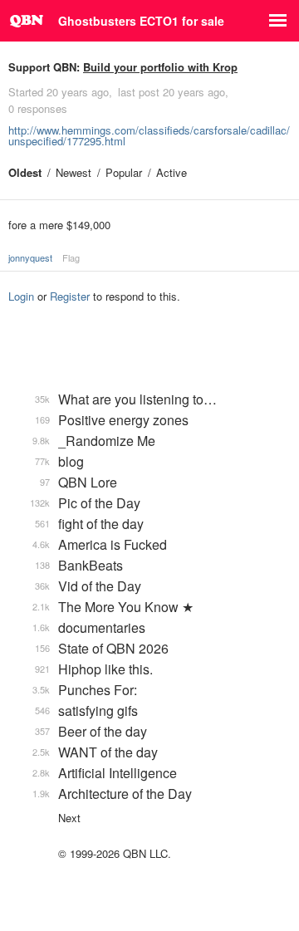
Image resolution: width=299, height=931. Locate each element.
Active (171, 172)
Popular (123, 172)
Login (21, 296)
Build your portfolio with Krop (160, 67)
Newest (73, 172)
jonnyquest (30, 257)
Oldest (25, 172)
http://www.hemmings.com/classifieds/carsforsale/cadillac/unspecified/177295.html (149, 135)
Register (70, 296)
